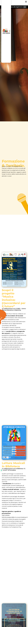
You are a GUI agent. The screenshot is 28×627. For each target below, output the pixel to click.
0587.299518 (5, 515)
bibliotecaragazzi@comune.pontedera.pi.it (15, 517)
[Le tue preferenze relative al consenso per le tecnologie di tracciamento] (1, 470)
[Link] (6, 1)
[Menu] (26, 1)
